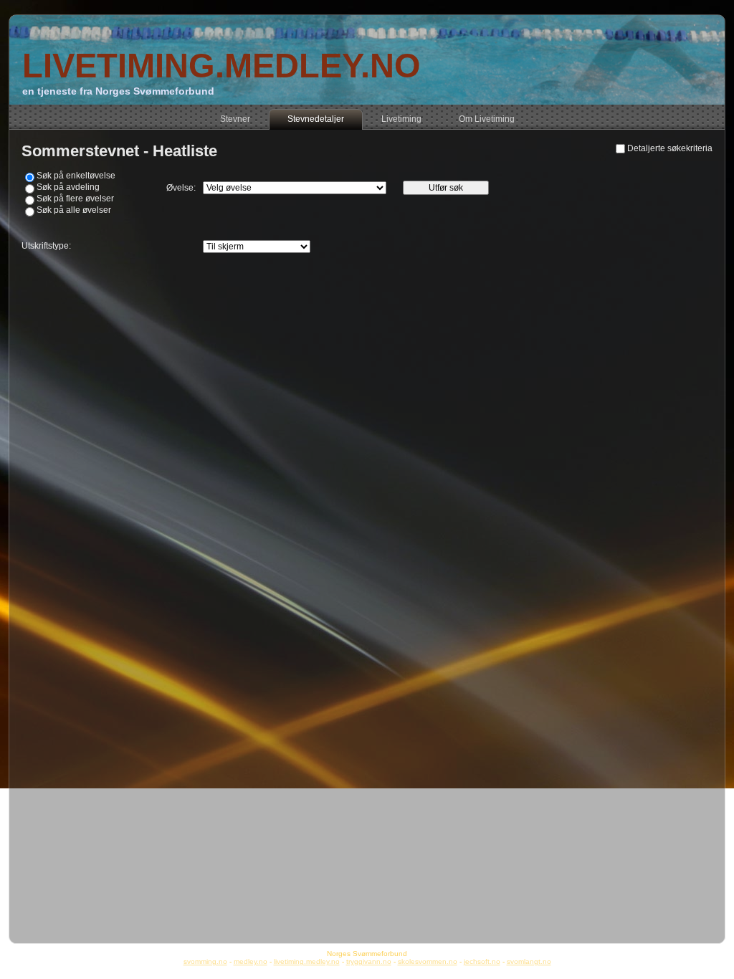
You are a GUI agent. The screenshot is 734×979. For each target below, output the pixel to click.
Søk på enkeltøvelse (76, 176)
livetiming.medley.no (307, 961)
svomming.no (205, 961)
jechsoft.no (482, 961)
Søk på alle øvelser (74, 210)
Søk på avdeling (68, 187)
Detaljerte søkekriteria (669, 148)
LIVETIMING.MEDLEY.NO (221, 66)
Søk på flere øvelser (75, 199)
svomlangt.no (529, 961)
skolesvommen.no (427, 961)
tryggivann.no (368, 961)
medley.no (250, 961)
